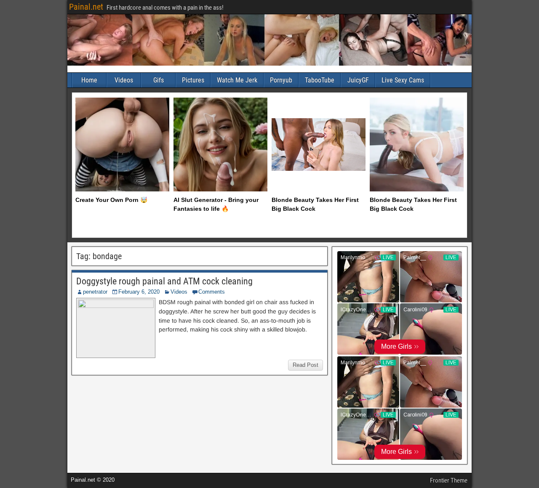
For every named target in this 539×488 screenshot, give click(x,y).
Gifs (158, 80)
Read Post (305, 365)
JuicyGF (358, 80)
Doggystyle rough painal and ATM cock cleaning (164, 281)
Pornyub (281, 80)
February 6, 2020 (139, 292)
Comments (211, 292)
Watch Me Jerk (237, 80)
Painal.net (86, 7)
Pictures (193, 80)
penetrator (95, 292)
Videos (124, 80)
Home (89, 80)
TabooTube (319, 80)
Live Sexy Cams (403, 80)
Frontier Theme (448, 480)
